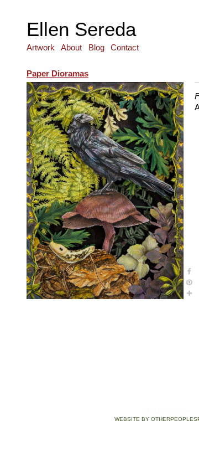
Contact (125, 47)
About (71, 47)
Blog (96, 47)
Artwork (41, 47)
